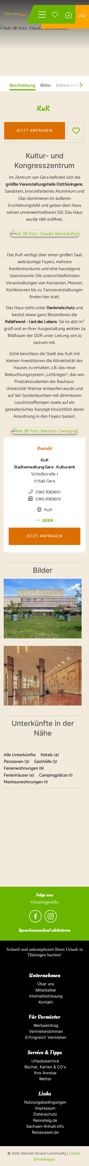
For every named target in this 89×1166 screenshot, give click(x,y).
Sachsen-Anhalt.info (44, 1126)
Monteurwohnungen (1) (26, 782)
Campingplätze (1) (55, 775)
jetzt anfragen (34, 130)
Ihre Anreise (44, 1072)
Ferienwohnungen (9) (24, 768)
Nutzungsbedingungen (44, 1102)
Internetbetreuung (45, 996)
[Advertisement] (44, 842)
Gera (47, 520)
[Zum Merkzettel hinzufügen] (76, 130)
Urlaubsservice (44, 1060)
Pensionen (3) (16, 761)
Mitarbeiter (44, 990)
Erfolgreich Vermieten (44, 1037)
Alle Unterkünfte (20, 755)
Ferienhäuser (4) (19, 775)
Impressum (44, 1108)
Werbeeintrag (44, 1025)
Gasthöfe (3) (45, 761)
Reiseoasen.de (45, 1132)
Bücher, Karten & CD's (44, 1066)
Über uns (44, 983)
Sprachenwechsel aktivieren (44, 930)
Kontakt (44, 1001)
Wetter (44, 1078)
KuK (47, 509)
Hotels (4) (50, 755)
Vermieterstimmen (44, 1031)
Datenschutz (44, 1114)
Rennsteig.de (44, 1120)
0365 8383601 (48, 492)
